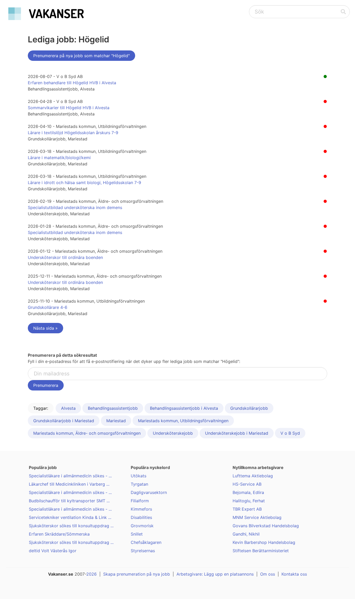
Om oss (267, 574)
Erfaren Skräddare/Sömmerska (59, 534)
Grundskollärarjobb (249, 408)
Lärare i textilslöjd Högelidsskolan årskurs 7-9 (73, 132)
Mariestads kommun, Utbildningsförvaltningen (183, 420)
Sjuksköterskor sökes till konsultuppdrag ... (71, 525)
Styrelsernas (143, 550)
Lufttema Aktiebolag (253, 475)
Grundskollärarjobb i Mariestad (63, 420)
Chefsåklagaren (146, 542)
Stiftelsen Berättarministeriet (261, 550)
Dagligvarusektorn (149, 492)
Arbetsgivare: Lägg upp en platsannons (215, 574)
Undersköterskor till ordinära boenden (65, 257)
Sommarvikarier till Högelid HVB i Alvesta (68, 107)
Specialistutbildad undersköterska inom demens (75, 207)
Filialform (140, 500)
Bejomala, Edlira (248, 492)
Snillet (137, 534)
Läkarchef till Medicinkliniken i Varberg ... (69, 484)
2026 (91, 574)
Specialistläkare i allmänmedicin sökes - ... (70, 475)
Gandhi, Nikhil (246, 534)
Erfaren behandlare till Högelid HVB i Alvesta (72, 82)
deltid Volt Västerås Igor (52, 550)
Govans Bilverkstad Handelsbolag (266, 525)
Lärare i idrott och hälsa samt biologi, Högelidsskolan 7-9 (84, 182)
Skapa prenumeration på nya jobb (136, 574)
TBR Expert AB (247, 509)
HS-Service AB (247, 484)
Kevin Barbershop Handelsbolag (264, 542)
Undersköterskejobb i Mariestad (236, 433)
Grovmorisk (142, 525)
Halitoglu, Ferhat (249, 500)
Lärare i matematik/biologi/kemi (59, 157)
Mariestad (116, 420)
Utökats (138, 475)
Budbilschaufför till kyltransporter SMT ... (69, 500)
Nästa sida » (45, 328)
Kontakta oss (294, 574)
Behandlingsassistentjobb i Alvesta (184, 408)
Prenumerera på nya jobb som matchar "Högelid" (81, 55)
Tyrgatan (139, 484)
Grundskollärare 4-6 (47, 307)
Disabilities (141, 517)
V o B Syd (290, 433)
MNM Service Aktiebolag (257, 517)
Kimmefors (141, 509)
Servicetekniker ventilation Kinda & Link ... (70, 517)
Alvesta (68, 408)
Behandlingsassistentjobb (113, 408)
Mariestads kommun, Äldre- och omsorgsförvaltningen (87, 433)
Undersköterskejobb (173, 433)
